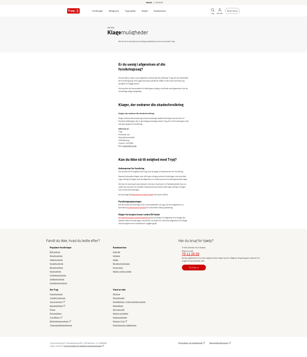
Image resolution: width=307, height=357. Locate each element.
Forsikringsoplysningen (136, 207)
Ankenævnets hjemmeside (142, 194)
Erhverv (159, 2)
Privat (149, 2)
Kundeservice (160, 10)
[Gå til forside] (73, 11)
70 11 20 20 (190, 253)
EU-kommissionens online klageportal (134, 217)
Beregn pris (114, 10)
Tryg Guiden (130, 10)
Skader (145, 10)
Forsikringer (97, 10)
